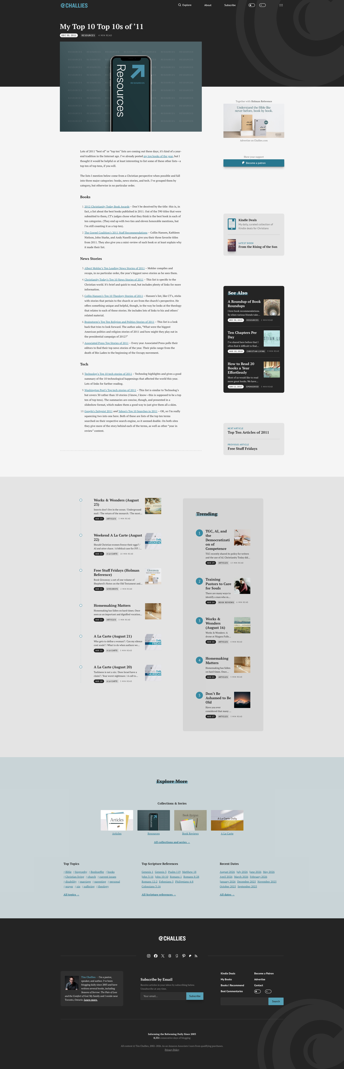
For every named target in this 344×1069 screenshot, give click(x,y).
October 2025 (228, 886)
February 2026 (258, 876)
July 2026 (242, 872)
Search (276, 1001)
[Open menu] (281, 5)
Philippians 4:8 (184, 881)
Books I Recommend (232, 985)
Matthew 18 (189, 872)
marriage (85, 881)
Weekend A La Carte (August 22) (118, 537)
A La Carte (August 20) (113, 667)
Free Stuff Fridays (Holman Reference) (116, 572)
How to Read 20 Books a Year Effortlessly (241, 368)
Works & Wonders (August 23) (116, 502)
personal (115, 881)
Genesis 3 (161, 872)
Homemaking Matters (112, 605)
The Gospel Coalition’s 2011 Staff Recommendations (115, 232)
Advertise (259, 979)
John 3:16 (147, 876)
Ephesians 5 (166, 881)
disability (71, 881)
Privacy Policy (172, 1049)
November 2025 (267, 881)
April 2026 (226, 876)
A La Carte (227, 833)
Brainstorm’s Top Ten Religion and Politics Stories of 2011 (119, 321)
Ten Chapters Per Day (242, 334)
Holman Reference (261, 101)
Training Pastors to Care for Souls (218, 583)
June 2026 (255, 872)
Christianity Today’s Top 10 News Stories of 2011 (113, 279)
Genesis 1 (147, 872)
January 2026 (228, 881)
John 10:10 (161, 876)
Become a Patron (264, 973)
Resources (88, 35)
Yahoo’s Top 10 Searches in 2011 (137, 411)
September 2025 (247, 886)
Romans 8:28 (191, 876)
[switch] (252, 5)
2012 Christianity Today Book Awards (106, 206)
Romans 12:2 (149, 881)
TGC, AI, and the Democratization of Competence (218, 540)
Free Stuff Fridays (242, 448)
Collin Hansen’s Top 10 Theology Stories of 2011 (113, 296)
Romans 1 (176, 876)
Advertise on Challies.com (254, 140)
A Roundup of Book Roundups (244, 303)
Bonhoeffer (97, 872)
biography (81, 872)
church (92, 876)
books (111, 872)
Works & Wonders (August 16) (215, 623)
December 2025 (246, 881)
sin (78, 886)
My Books (226, 979)
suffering (89, 886)
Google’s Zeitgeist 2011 (98, 411)
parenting (100, 881)
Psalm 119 (174, 872)
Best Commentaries (232, 991)
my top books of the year (158, 156)
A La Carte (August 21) (113, 636)
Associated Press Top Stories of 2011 (106, 343)
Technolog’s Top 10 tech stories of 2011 (108, 373)
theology (103, 886)
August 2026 (227, 872)
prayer (69, 886)
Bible (68, 872)
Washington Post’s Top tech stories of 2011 (110, 390)
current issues (107, 876)
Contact (258, 985)
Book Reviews (190, 833)
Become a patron (256, 163)
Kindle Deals (256, 224)
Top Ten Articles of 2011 (248, 432)
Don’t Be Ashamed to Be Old (218, 697)
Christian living (74, 876)
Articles (117, 833)
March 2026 (241, 876)
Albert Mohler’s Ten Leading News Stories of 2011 (114, 268)
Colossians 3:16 (151, 886)
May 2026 (269, 872)
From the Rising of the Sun (258, 247)
